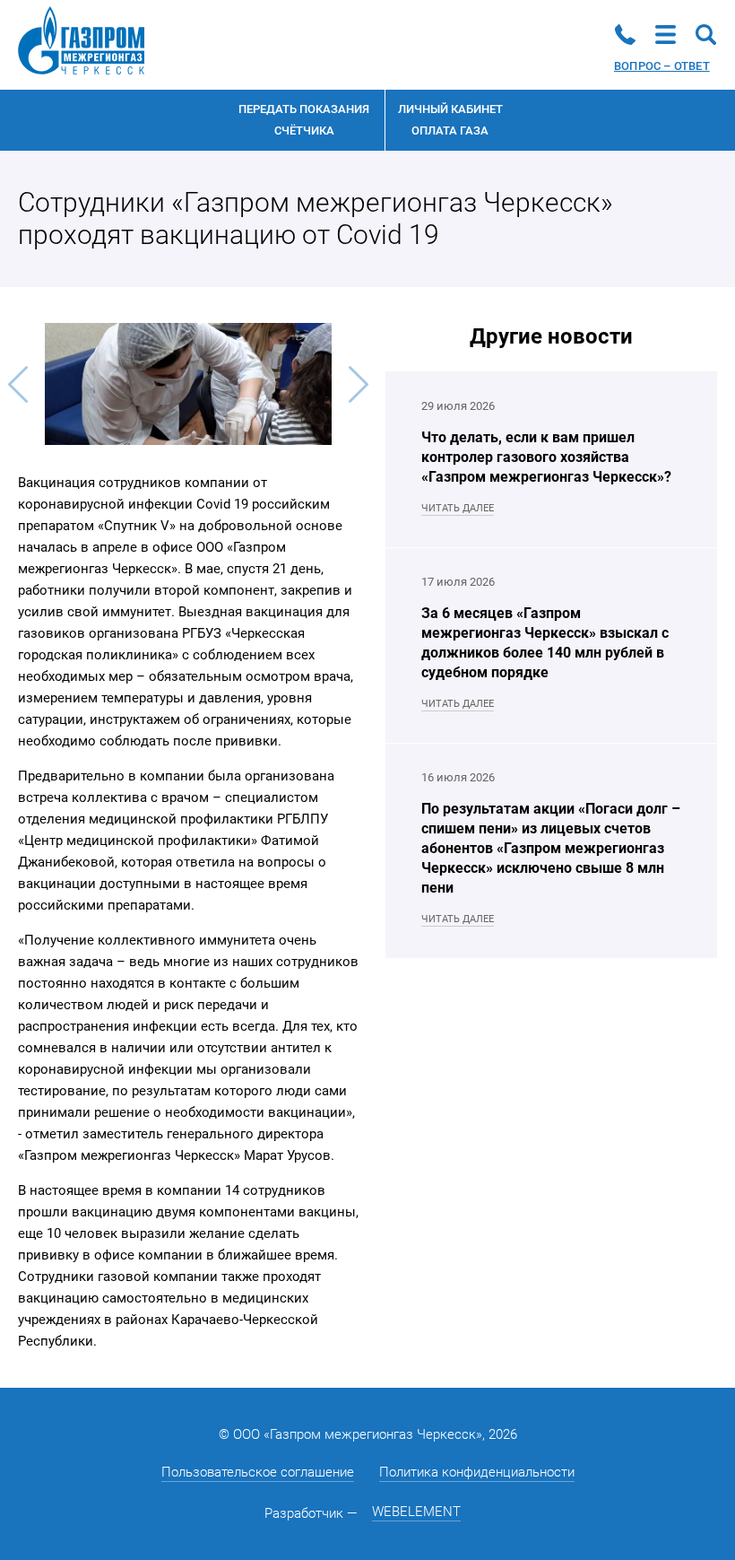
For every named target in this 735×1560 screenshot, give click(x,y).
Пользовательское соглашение (257, 1472)
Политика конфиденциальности (477, 1472)
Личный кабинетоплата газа (450, 119)
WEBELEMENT (416, 1511)
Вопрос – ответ (662, 66)
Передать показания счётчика (303, 119)
